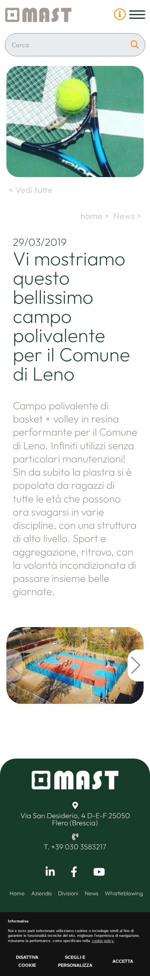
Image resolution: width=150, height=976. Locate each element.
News (91, 893)
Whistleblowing (124, 893)
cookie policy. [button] (103, 941)
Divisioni (68, 893)
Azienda (41, 893)
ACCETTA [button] (122, 961)
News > (128, 215)
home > (95, 215)
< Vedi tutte (29, 189)
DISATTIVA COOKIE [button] (27, 961)
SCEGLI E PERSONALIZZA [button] (75, 961)
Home (17, 893)
